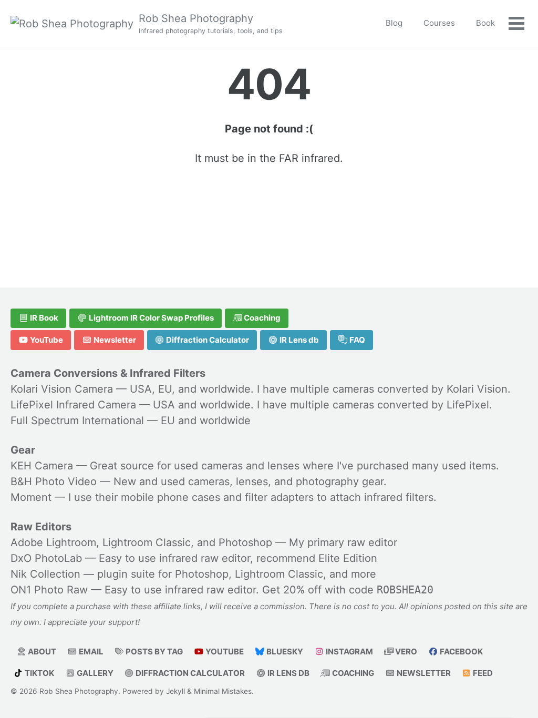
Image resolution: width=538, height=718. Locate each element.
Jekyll (175, 691)
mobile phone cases (170, 497)
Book (485, 23)
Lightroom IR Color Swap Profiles (150, 318)
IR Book (43, 318)
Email (90, 652)
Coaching (261, 318)
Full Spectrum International (77, 420)
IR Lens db (298, 340)
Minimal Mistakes (223, 691)
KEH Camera (42, 465)
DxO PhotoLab (46, 558)
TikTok (38, 673)
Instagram (348, 652)
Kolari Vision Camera (62, 389)
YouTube (45, 340)
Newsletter (114, 340)
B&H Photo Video (54, 481)
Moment (31, 497)
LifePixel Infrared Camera (73, 404)
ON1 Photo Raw (49, 589)
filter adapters (279, 497)
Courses (439, 23)
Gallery (94, 673)
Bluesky (284, 652)
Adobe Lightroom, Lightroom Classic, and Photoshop (141, 542)
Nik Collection (45, 574)
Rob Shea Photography (211, 23)
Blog (394, 23)
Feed (482, 673)
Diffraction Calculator (206, 340)
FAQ (356, 340)
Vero (405, 652)
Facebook (460, 652)
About (41, 652)
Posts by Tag (153, 652)
